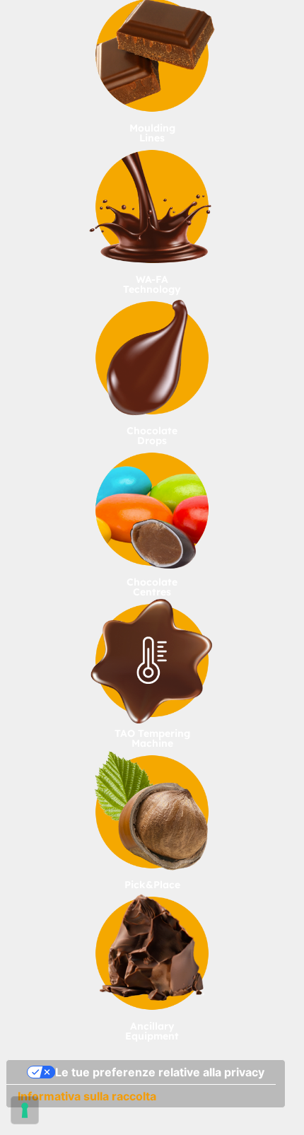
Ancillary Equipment (152, 1031)
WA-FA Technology (152, 284)
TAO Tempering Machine (152, 738)
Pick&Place (152, 884)
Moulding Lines (152, 133)
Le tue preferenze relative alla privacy (159, 1072)
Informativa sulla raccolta (87, 1096)
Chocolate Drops (152, 435)
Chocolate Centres (152, 587)
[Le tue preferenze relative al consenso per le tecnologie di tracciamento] (24, 1110)
